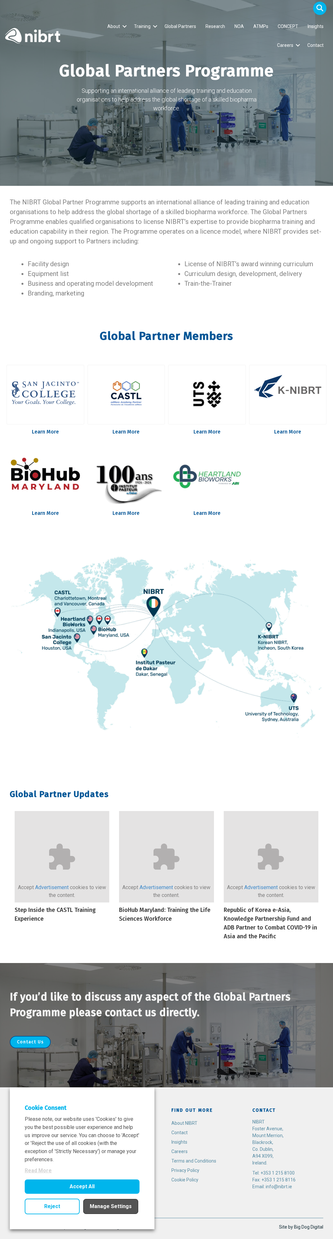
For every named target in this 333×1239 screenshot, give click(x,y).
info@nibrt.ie (279, 1186)
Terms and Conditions (193, 1160)
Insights (316, 26)
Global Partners (180, 26)
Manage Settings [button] (111, 1206)
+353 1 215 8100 (277, 1173)
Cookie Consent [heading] (45, 1107)
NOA (239, 26)
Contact (315, 45)
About (113, 26)
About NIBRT (184, 1123)
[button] (319, 8)
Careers (285, 45)
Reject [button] (52, 1206)
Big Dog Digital (308, 1227)
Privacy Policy (185, 1170)
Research (215, 26)
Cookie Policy (184, 1179)
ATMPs (260, 26)
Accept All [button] (82, 1186)
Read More (38, 1170)
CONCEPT (288, 26)
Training (142, 26)
